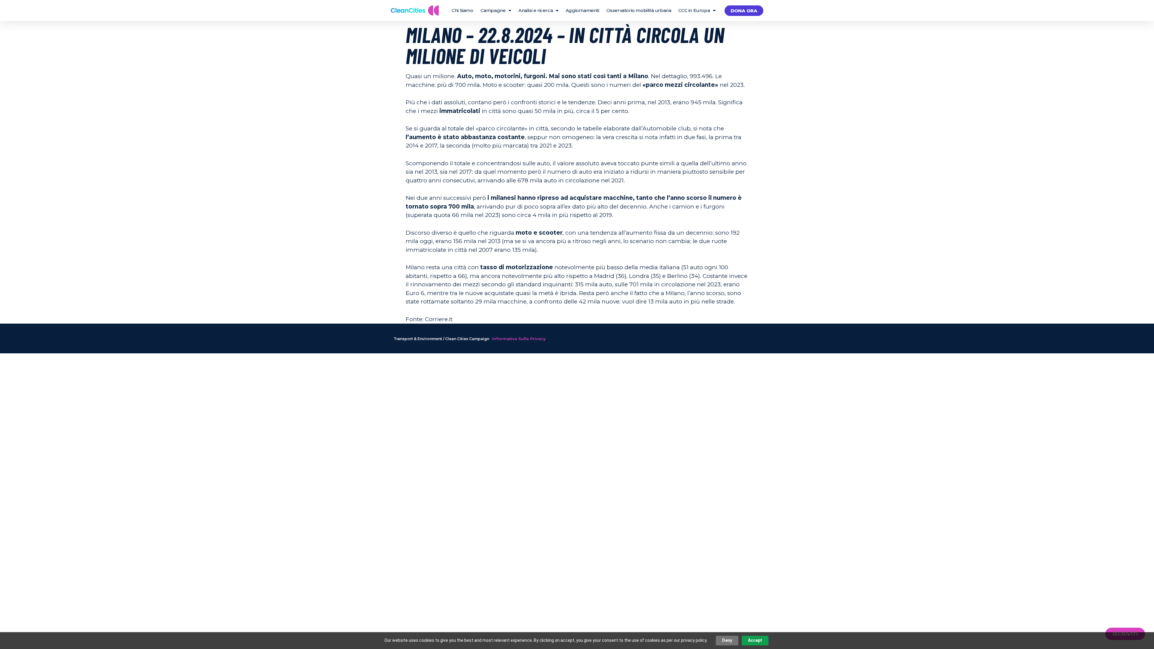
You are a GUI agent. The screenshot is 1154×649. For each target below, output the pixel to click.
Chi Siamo (462, 10)
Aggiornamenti (582, 10)
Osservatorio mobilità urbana (638, 10)
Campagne (493, 10)
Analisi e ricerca (535, 10)
